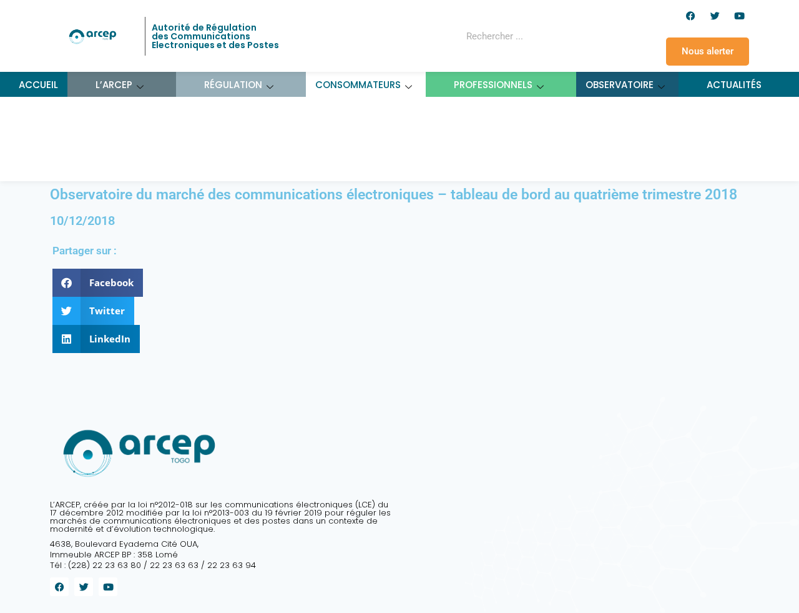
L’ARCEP (114, 84)
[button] (97, 283)
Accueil (38, 84)
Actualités (734, 84)
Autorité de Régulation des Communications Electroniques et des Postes (215, 36)
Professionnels (493, 84)
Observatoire (620, 84)
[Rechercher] (576, 36)
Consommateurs (358, 84)
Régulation (233, 84)
